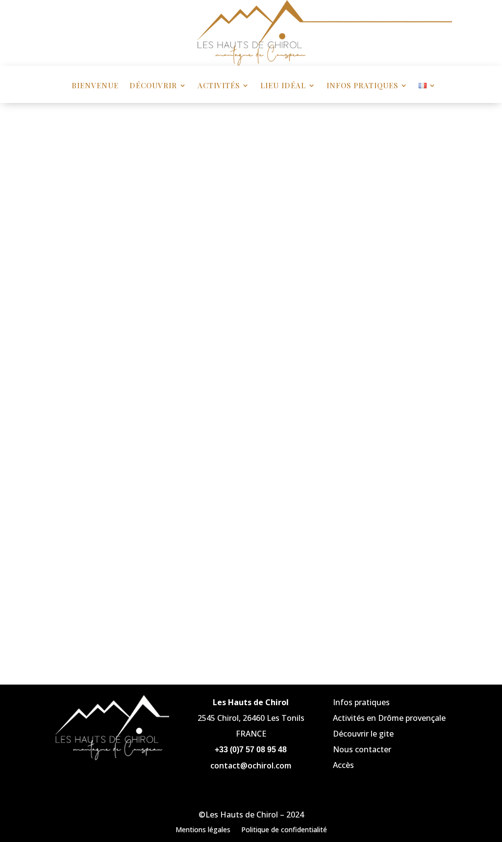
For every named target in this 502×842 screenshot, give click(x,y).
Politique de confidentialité (284, 829)
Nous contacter (362, 749)
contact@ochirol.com (250, 765)
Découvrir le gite (363, 733)
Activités (219, 86)
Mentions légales (203, 829)
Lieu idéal (283, 86)
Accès (343, 765)
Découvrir (153, 86)
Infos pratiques (362, 86)
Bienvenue (95, 86)
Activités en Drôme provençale (389, 718)
